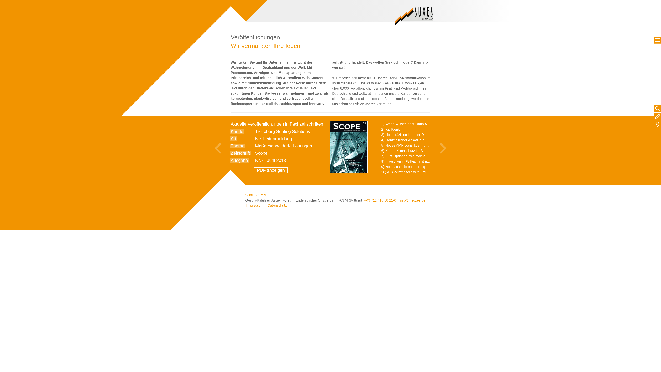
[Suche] (657, 108)
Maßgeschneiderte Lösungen (283, 145)
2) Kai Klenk (390, 129)
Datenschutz (277, 205)
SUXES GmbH (256, 195)
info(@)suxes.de (412, 200)
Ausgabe (239, 160)
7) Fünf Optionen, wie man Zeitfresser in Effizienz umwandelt (428, 156)
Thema (237, 146)
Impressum (255, 205)
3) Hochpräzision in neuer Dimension (409, 135)
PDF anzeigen (271, 170)
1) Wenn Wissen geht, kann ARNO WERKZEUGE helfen (424, 124)
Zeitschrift (240, 153)
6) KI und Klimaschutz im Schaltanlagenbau (414, 151)
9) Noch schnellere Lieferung (403, 167)
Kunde (237, 131)
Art (233, 138)
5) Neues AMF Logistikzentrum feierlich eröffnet (417, 145)
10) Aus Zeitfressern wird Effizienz (407, 172)
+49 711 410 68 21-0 (380, 200)
